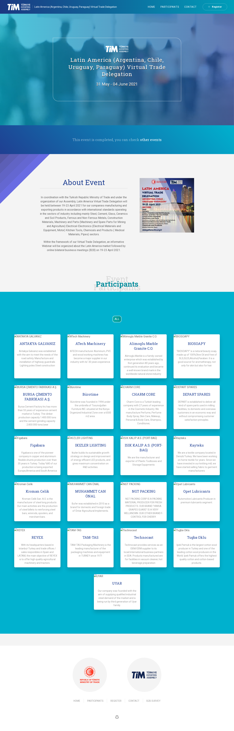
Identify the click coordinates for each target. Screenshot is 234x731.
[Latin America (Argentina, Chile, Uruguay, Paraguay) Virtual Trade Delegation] (167, 205)
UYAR (117, 583)
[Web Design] (117, 716)
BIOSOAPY (197, 343)
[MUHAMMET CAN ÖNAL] (90, 484)
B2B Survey (153, 700)
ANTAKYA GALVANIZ (37, 343)
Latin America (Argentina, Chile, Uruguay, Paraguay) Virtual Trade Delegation (75, 6)
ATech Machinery (90, 343)
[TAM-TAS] (90, 530)
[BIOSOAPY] (197, 336)
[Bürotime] (90, 387)
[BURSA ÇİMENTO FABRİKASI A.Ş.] (37, 387)
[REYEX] (37, 530)
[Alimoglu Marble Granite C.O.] (143, 336)
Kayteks (197, 445)
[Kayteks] (197, 438)
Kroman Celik (37, 491)
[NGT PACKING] (143, 484)
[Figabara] (37, 438)
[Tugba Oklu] (197, 530)
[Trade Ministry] (90, 675)
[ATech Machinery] (90, 336)
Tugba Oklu (196, 537)
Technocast (143, 537)
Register (217, 7)
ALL (117, 319)
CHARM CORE (143, 394)
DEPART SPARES (196, 394)
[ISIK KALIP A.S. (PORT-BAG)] (143, 438)
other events (151, 139)
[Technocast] (143, 530)
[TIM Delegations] (20, 7)
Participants (170, 6)
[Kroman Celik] (37, 484)
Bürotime (90, 394)
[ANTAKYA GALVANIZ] (37, 336)
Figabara (37, 445)
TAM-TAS (90, 537)
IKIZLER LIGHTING (90, 445)
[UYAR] (117, 576)
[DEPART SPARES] (197, 387)
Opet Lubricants (196, 491)
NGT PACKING (143, 491)
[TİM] (144, 675)
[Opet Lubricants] (197, 484)
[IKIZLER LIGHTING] (90, 438)
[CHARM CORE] (143, 387)
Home (151, 6)
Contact (190, 6)
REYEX (37, 537)
